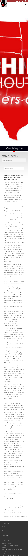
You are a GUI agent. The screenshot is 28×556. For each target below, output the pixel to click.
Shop (3, 530)
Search (22, 168)
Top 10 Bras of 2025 (7, 543)
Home (3, 526)
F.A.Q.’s (3, 533)
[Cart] (25, 4)
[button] (21, 4)
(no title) (4, 553)
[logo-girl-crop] (4, 3)
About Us (4, 528)
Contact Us (5, 535)
